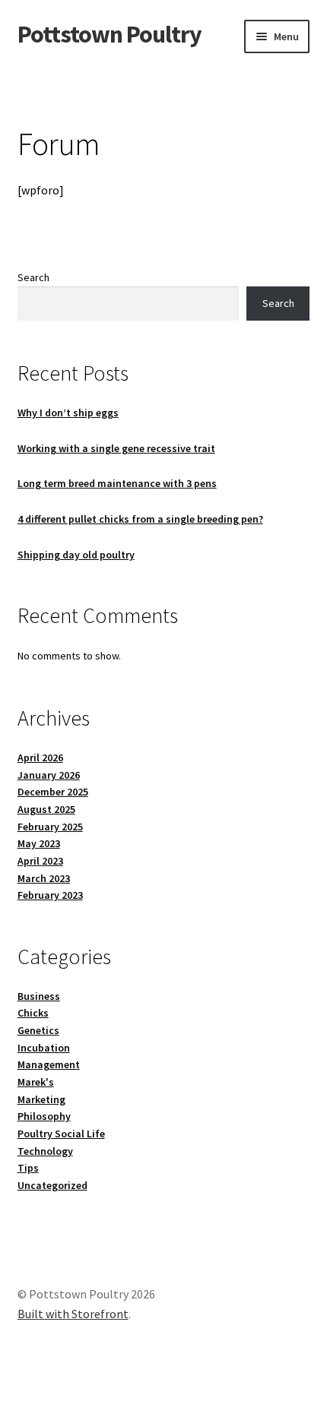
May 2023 (38, 843)
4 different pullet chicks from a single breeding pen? (140, 519)
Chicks (33, 1013)
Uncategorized (52, 1185)
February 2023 (50, 895)
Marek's (35, 1082)
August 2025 (46, 809)
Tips (28, 1168)
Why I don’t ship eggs (68, 412)
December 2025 (52, 792)
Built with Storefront (73, 1313)
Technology (45, 1151)
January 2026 (48, 775)
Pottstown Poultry (109, 34)
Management (48, 1064)
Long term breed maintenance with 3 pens (117, 483)
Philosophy (44, 1116)
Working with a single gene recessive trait (116, 448)
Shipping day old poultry (76, 554)
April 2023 (40, 861)
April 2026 (40, 757)
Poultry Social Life (61, 1133)
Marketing (41, 1099)
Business (38, 996)
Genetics (38, 1030)
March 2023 (43, 878)
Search (33, 277)
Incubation (43, 1048)
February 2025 (50, 826)
